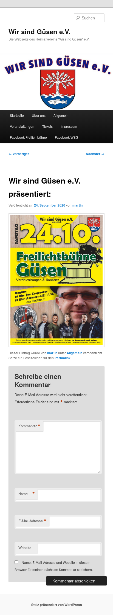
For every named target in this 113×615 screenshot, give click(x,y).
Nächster (95, 153)
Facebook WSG (66, 137)
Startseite (17, 115)
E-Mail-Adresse (32, 521)
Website (24, 547)
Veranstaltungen (22, 126)
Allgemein (61, 115)
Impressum (69, 126)
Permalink (62, 357)
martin (77, 205)
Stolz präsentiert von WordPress (56, 604)
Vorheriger (19, 153)
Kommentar (29, 426)
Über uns (39, 115)
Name (26, 493)
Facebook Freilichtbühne (28, 137)
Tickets (47, 126)
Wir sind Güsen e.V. (39, 31)
